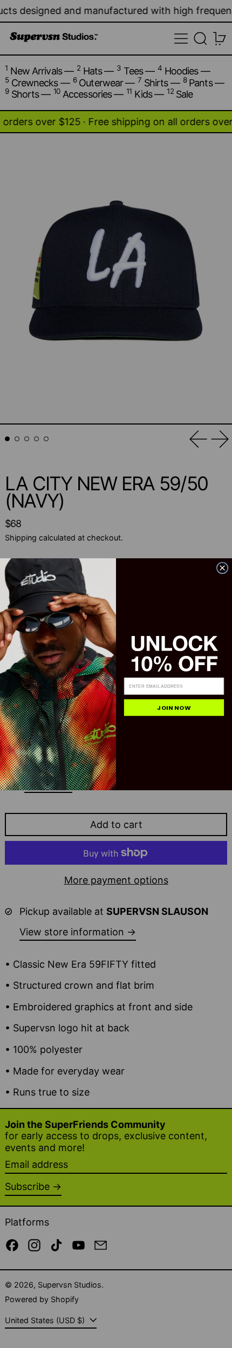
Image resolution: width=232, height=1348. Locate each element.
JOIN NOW (173, 707)
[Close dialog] (222, 568)
